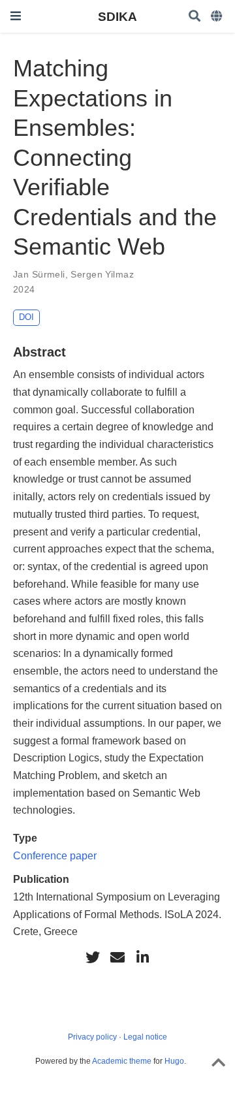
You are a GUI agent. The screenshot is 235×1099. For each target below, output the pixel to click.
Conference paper (55, 855)
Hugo (174, 1061)
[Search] (194, 16)
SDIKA (117, 16)
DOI (26, 317)
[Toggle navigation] (15, 16)
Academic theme (121, 1061)
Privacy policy (92, 1037)
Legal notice (145, 1037)
